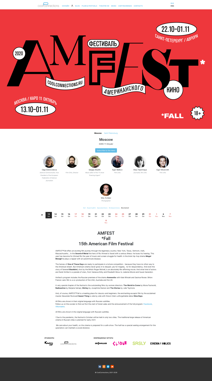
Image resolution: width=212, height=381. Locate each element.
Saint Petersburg (111, 133)
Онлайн (65, 6)
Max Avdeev (106, 198)
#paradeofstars (102, 208)
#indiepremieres (114, 208)
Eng (172, 6)
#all (84, 208)
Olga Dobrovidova (49, 170)
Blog (77, 6)
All (42, 215)
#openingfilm (91, 208)
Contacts (138, 6)
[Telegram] (108, 366)
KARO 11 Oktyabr (106, 144)
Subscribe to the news (106, 150)
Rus (172, 3)
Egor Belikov (117, 170)
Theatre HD (104, 6)
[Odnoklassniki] (104, 366)
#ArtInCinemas (125, 6)
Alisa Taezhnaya (140, 170)
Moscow (98, 133)
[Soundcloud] (112, 366)
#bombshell (125, 208)
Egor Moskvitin (163, 170)
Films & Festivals (89, 6)
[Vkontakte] (100, 366)
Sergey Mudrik (95, 170)
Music (113, 6)
